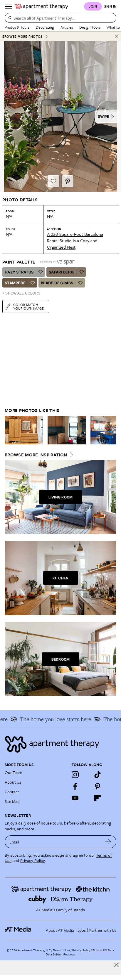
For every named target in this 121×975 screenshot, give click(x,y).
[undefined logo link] (41, 6)
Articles (66, 27)
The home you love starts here (51, 719)
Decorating (45, 27)
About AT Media (60, 930)
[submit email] (108, 841)
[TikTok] (97, 774)
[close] (116, 964)
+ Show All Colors (21, 293)
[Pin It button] (67, 181)
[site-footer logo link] (18, 930)
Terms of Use (61, 950)
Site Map (12, 801)
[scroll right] (111, 430)
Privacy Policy (32, 860)
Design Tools (89, 27)
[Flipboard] (97, 797)
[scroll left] (9, 430)
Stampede (15, 283)
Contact (12, 792)
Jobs (82, 930)
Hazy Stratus (19, 272)
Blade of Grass (57, 283)
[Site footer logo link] (60, 744)
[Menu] (8, 6)
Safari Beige (62, 272)
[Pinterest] (97, 786)
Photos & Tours (17, 27)
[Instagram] (75, 774)
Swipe (103, 116)
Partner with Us (102, 930)
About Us (13, 782)
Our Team (13, 772)
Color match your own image (28, 306)
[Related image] (24, 430)
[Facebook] (75, 786)
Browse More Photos (22, 36)
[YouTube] (75, 797)
